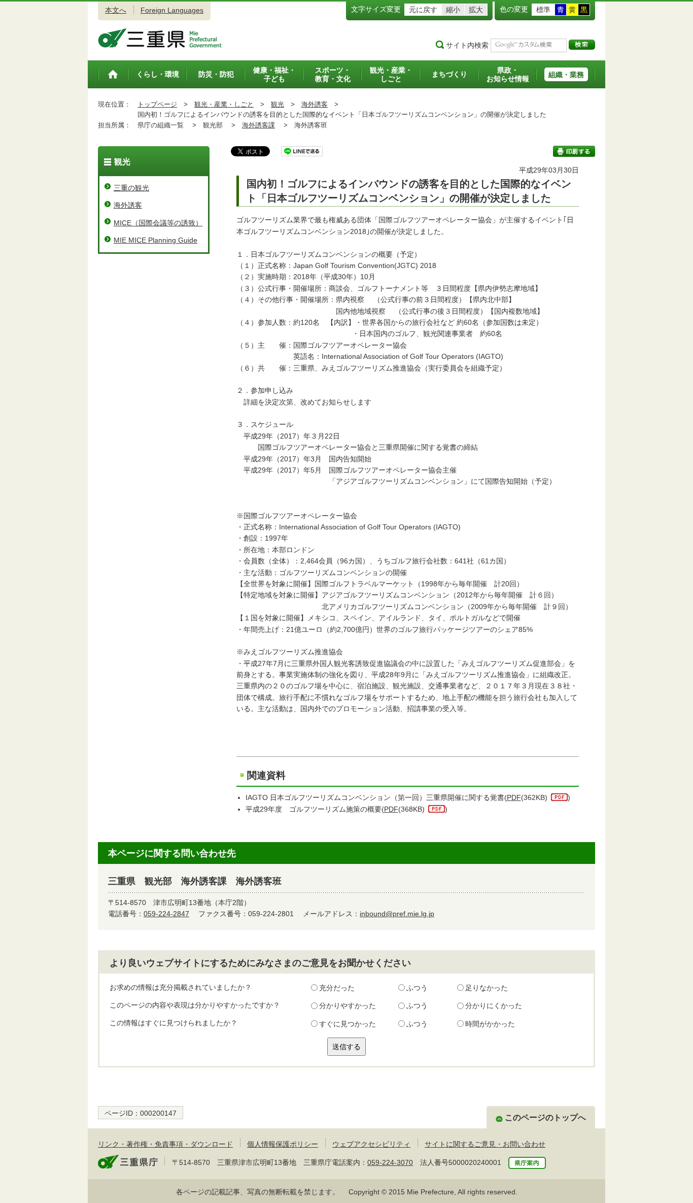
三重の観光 (131, 188)
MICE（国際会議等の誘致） (158, 223)
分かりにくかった (493, 1005)
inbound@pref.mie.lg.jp (397, 914)
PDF (514, 797)
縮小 (453, 10)
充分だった (337, 988)
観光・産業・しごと (224, 104)
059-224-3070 (390, 1162)
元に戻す (423, 10)
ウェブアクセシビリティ (371, 1144)
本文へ (115, 10)
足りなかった (486, 988)
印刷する (574, 151)
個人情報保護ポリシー (282, 1144)
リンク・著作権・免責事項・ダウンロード (165, 1144)
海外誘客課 (258, 125)
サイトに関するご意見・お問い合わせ (485, 1144)
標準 (543, 10)
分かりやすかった (347, 1005)
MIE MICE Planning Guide (155, 240)
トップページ (157, 104)
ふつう (417, 988)
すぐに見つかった (347, 1024)
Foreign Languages (172, 10)
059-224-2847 (166, 914)
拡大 (476, 10)
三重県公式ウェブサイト (160, 38)
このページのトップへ (545, 1117)
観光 (277, 104)
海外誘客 (314, 104)
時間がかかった (490, 1024)
